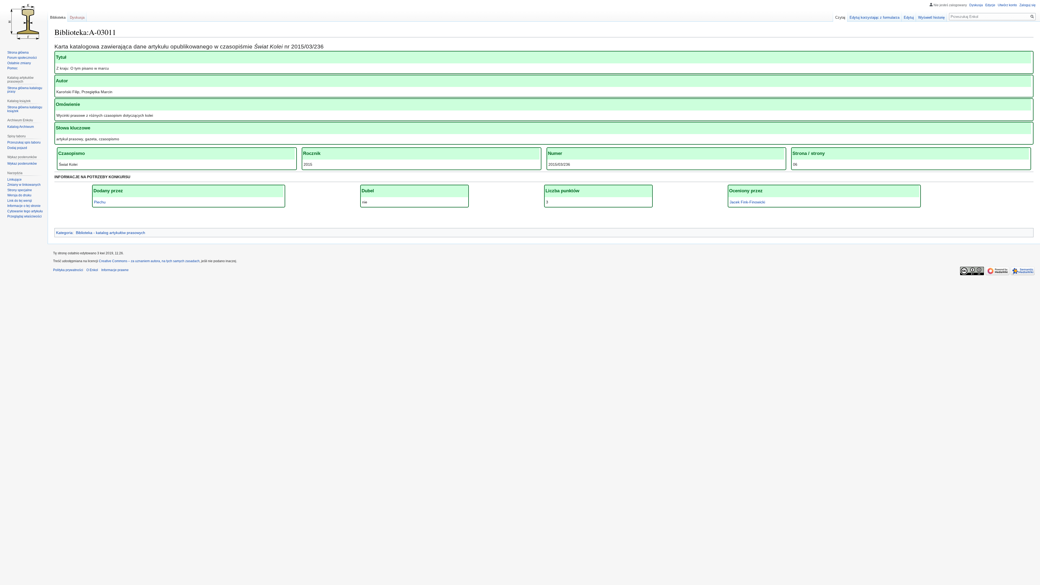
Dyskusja (976, 5)
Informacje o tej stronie (24, 206)
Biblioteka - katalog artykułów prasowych (110, 232)
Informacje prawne (115, 270)
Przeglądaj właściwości (24, 216)
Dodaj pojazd (17, 148)
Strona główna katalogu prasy (24, 90)
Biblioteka (58, 17)
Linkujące (14, 179)
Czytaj (840, 17)
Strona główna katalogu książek (24, 109)
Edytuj (909, 17)
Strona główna (18, 52)
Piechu (100, 202)
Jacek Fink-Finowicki (747, 202)
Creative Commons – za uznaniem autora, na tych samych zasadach (149, 261)
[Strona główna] (24, 21)
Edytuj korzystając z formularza (874, 17)
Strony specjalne (19, 190)
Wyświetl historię (931, 17)
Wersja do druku (19, 195)
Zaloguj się (1027, 5)
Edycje (990, 5)
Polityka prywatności (68, 270)
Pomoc (12, 68)
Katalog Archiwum (20, 127)
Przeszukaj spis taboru (24, 142)
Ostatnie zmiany (19, 63)
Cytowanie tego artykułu (25, 211)
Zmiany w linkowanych (24, 185)
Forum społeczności (22, 58)
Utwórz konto (1007, 5)
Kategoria (64, 232)
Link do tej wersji (19, 201)
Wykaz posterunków (22, 163)
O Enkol (92, 270)
